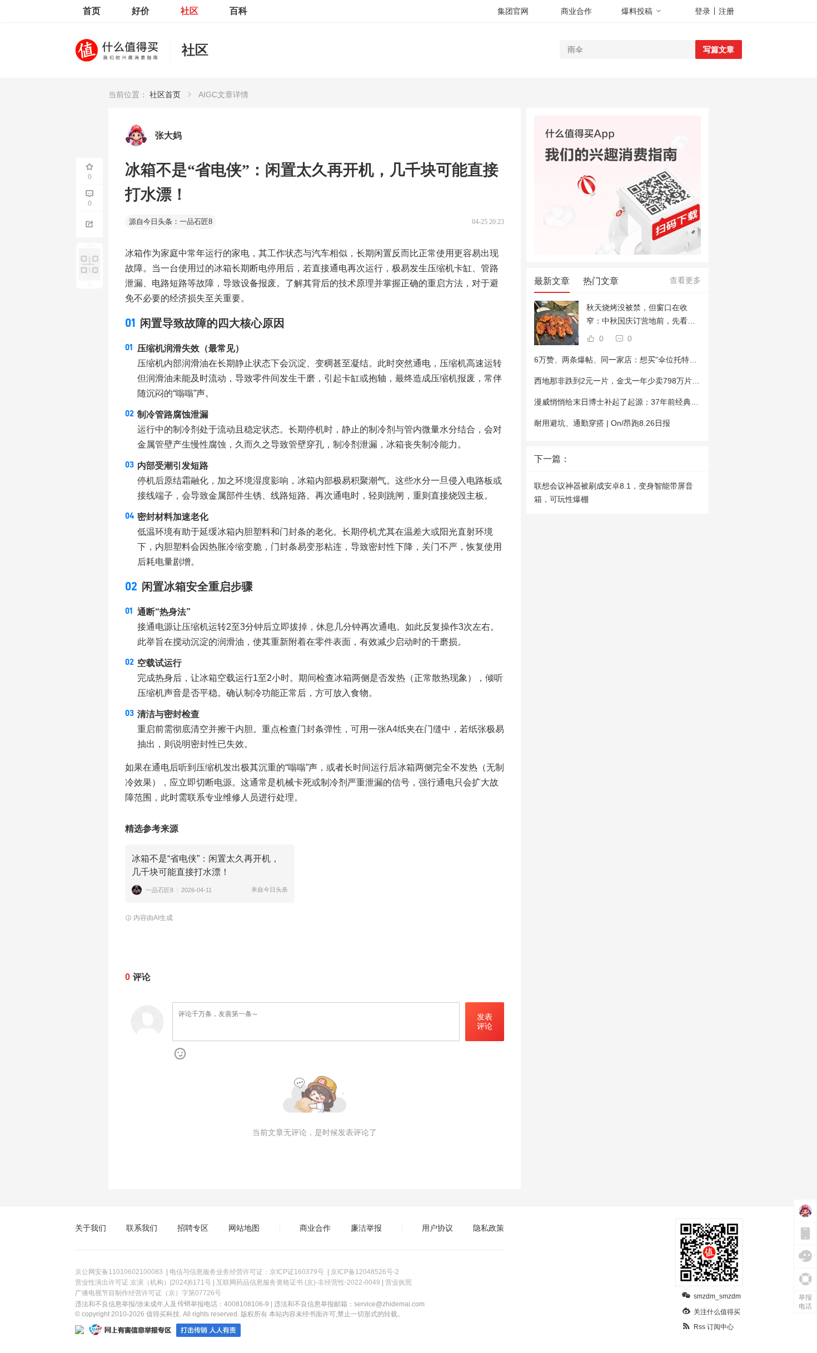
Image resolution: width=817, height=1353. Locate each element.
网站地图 (244, 1227)
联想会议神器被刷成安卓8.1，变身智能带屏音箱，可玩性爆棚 (613, 492)
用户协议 (437, 1227)
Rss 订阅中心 (714, 1327)
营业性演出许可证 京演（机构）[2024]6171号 (143, 1282)
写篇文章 (718, 49)
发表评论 (484, 1021)
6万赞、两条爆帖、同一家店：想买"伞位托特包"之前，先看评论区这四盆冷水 (667, 359)
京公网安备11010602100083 (119, 1272)
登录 (702, 11)
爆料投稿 (636, 11)
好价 (141, 11)
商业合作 (576, 11)
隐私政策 (488, 1227)
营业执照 (398, 1282)
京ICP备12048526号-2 (365, 1272)
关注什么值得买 (717, 1312)
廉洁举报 (366, 1227)
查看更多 (685, 280)
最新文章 (552, 281)
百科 (238, 11)
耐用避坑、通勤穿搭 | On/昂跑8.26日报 (602, 423)
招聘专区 (192, 1227)
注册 (726, 11)
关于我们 (90, 1227)
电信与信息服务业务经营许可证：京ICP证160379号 (247, 1272)
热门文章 (601, 281)
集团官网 (513, 11)
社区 (189, 11)
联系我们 (141, 1227)
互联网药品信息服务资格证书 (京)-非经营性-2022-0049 (298, 1282)
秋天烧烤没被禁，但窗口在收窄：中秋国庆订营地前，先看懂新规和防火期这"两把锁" (640, 315)
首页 (92, 11)
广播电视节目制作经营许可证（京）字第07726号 (148, 1293)
